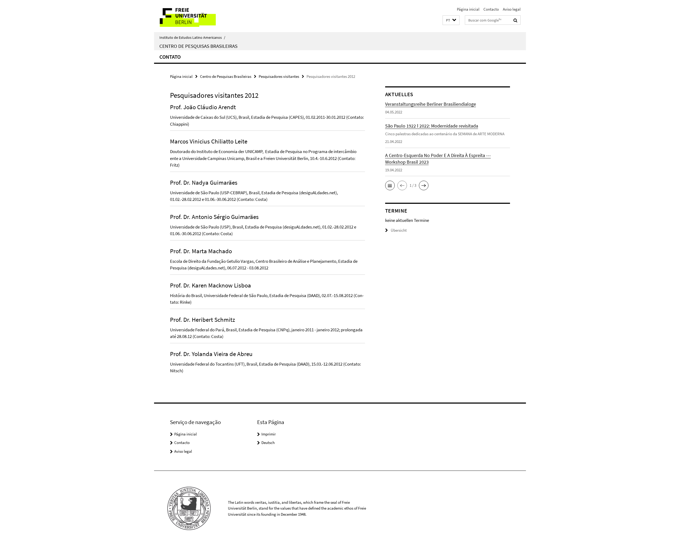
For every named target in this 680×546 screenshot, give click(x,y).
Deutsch (268, 442)
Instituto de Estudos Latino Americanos (192, 37)
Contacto (491, 9)
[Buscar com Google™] (515, 20)
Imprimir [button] (268, 434)
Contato (170, 56)
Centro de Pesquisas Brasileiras (198, 46)
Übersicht (399, 230)
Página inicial (468, 9)
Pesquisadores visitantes (279, 76)
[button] (451, 20)
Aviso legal (512, 9)
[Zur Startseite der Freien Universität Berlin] (198, 16)
